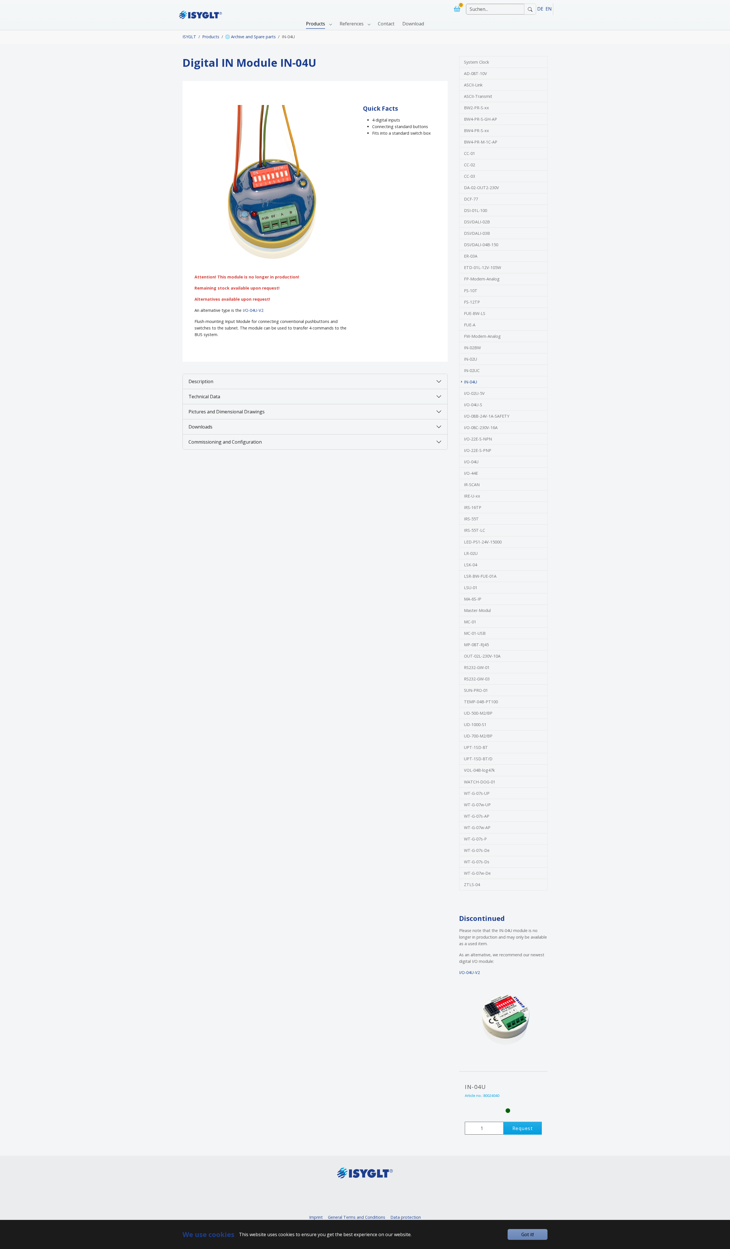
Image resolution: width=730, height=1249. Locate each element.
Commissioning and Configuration (225, 442)
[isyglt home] (200, 9)
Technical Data (204, 396)
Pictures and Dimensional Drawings (226, 412)
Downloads (200, 427)
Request (522, 1128)
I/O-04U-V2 (253, 310)
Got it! (527, 1234)
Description (200, 381)
